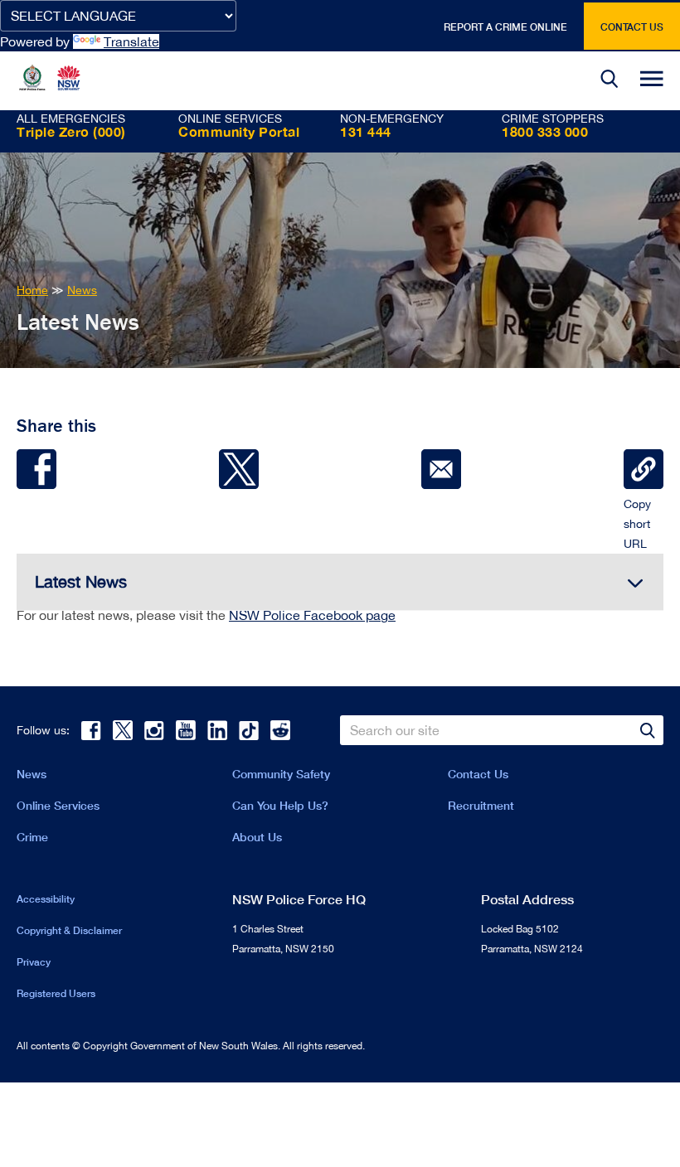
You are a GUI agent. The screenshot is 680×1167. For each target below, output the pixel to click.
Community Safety (281, 774)
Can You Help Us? (280, 805)
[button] (609, 81)
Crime (32, 837)
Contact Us (478, 774)
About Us (257, 837)
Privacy (34, 962)
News (31, 774)
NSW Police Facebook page (312, 615)
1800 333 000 (545, 131)
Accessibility (46, 899)
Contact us (631, 27)
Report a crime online (505, 27)
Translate (131, 41)
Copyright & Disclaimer (69, 930)
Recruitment (481, 805)
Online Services (58, 805)
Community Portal (238, 131)
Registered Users (56, 993)
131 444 (365, 131)
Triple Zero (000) (71, 131)
